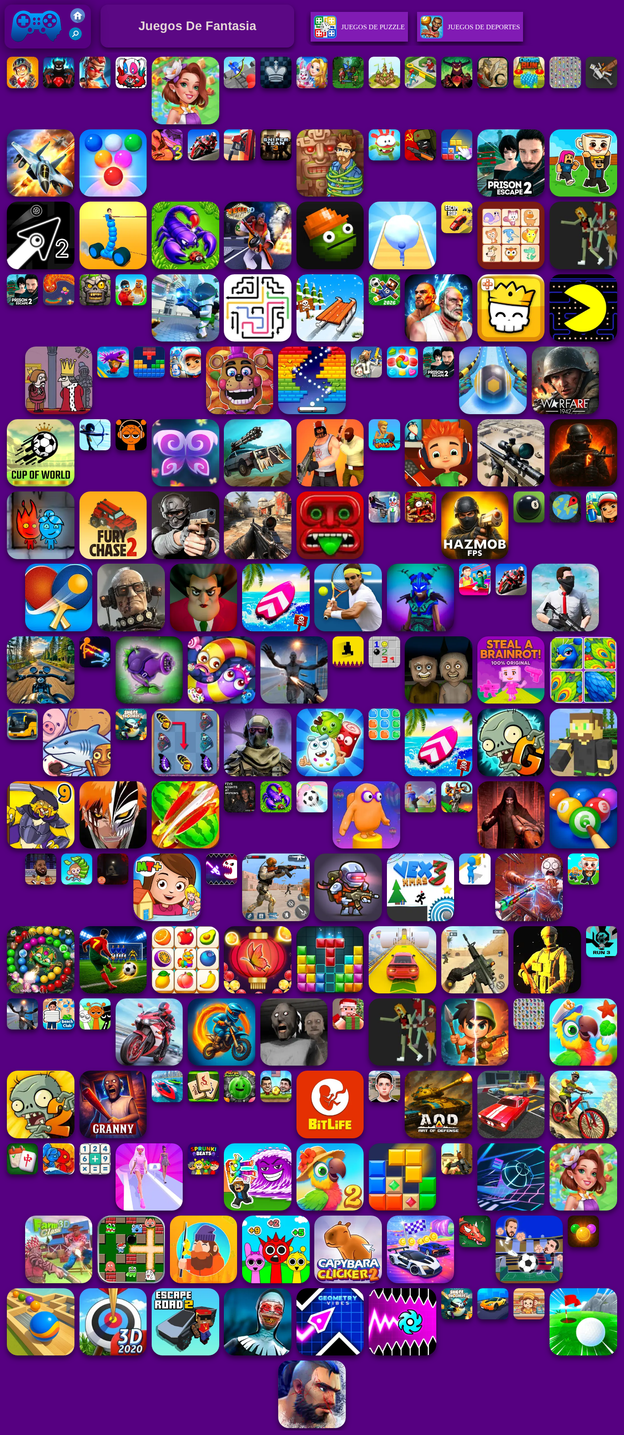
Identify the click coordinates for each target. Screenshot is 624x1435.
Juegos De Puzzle (373, 27)
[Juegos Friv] (77, 20)
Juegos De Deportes (484, 27)
